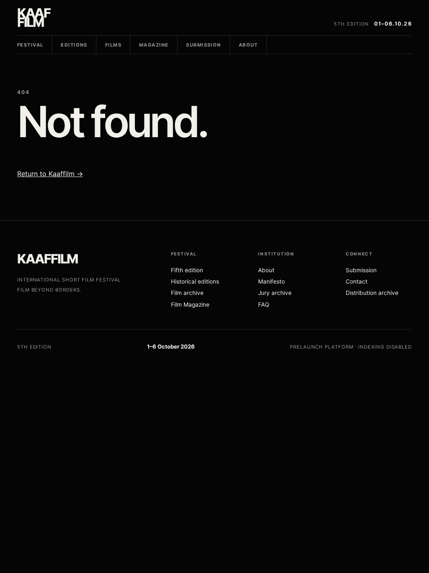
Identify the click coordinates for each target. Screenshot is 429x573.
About (248, 45)
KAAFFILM (47, 258)
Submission (203, 45)
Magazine (153, 45)
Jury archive (275, 292)
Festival (30, 45)
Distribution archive (372, 292)
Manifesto (271, 281)
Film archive (187, 292)
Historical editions (195, 281)
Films (113, 45)
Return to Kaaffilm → (50, 173)
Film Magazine (190, 304)
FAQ (263, 304)
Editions (74, 45)
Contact (356, 281)
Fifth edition (187, 270)
